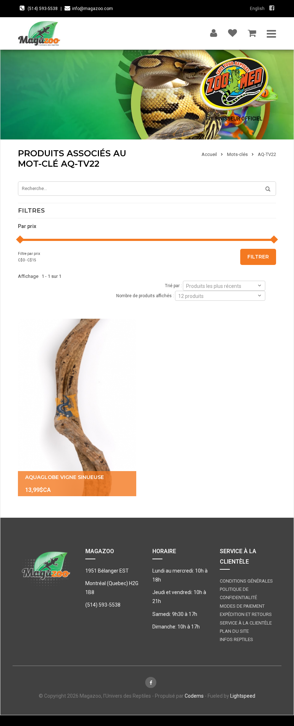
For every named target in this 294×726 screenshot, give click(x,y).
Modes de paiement (242, 606)
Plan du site (234, 631)
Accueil (209, 154)
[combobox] (224, 286)
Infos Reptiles (236, 639)
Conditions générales (246, 581)
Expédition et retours (246, 614)
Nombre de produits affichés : (145, 295)
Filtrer (258, 256)
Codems (194, 696)
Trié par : (173, 285)
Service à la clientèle (246, 623)
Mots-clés (237, 154)
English (257, 8)
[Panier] (252, 31)
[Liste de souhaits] (232, 31)
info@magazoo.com (92, 8)
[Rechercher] (265, 189)
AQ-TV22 (267, 154)
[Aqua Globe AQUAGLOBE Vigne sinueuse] (77, 407)
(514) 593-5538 (43, 8)
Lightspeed (242, 696)
